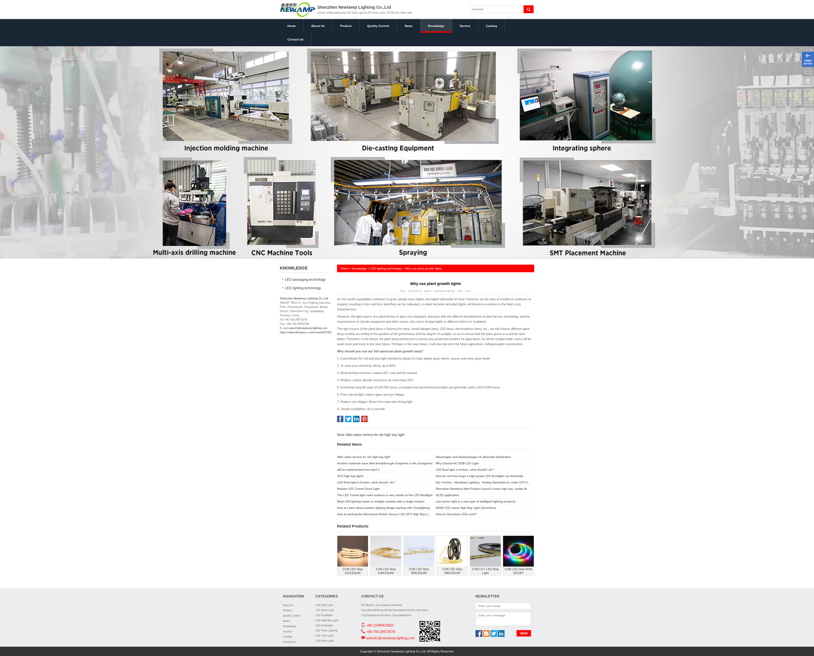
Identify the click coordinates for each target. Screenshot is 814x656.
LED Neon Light (324, 610)
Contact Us (295, 39)
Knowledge (436, 26)
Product (346, 26)
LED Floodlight (324, 615)
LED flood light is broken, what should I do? (465, 469)
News (409, 26)
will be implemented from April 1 (358, 469)
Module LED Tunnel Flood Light (358, 488)
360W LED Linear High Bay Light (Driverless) (466, 507)
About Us (318, 26)
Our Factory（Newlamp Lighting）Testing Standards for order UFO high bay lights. (483, 482)
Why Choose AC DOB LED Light (457, 463)
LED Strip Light (324, 605)
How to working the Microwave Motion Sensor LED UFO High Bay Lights (385, 514)
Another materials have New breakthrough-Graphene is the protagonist (384, 463)
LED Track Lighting (326, 630)
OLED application (447, 495)
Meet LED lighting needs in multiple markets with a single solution (381, 501)
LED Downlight (324, 625)
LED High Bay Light (326, 620)
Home (291, 26)
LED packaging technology (305, 279)
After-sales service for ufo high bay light (363, 457)
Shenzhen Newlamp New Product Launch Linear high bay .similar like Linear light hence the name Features (483, 488)
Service (465, 26)
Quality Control (378, 26)
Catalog (491, 26)
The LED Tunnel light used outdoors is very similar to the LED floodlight (384, 495)
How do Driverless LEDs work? (456, 514)
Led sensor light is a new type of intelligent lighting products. (476, 501)
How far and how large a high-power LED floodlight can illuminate (479, 476)
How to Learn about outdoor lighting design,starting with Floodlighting (383, 507)
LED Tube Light (324, 635)
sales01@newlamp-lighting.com (308, 328)
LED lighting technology (303, 288)
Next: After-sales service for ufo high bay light (370, 435)
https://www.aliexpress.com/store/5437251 (306, 332)
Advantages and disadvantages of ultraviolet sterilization (473, 457)
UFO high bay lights (350, 476)
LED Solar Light (324, 640)
